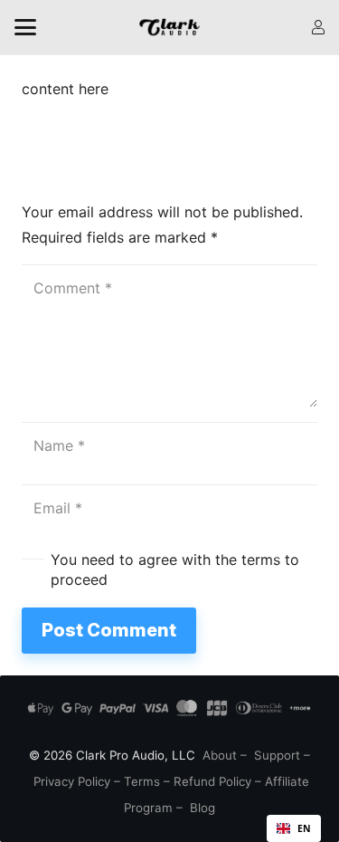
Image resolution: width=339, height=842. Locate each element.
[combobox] (294, 828)
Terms (142, 781)
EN (304, 828)
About (219, 755)
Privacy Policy (71, 781)
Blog (202, 807)
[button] (25, 27)
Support (277, 755)
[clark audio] (169, 27)
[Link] (318, 27)
